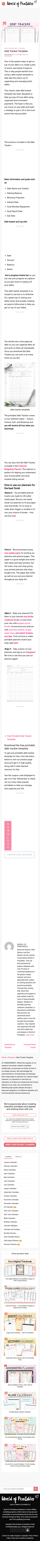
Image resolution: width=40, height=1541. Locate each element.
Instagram (30, 652)
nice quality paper (12, 553)
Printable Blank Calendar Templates (20, 1412)
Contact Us (5, 1536)
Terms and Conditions (18, 1538)
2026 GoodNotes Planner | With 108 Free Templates (20, 1386)
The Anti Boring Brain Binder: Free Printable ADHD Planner (20, 1438)
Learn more (30, 1035)
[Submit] (36, 1489)
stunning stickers (16, 630)
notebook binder (11, 620)
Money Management (11, 48)
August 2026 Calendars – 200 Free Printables (20, 1333)
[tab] (8, 1157)
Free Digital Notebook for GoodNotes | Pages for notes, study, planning (20, 1279)
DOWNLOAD (8, 835)
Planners (22, 48)
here (14, 516)
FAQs (30, 1536)
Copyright (24, 1536)
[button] (3, 4)
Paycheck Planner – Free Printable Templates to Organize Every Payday (20, 1306)
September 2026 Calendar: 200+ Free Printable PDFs (20, 1359)
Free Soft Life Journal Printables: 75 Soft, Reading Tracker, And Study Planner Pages (20, 1465)
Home (4, 1057)
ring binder (28, 616)
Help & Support (15, 1536)
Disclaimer (30, 1538)
